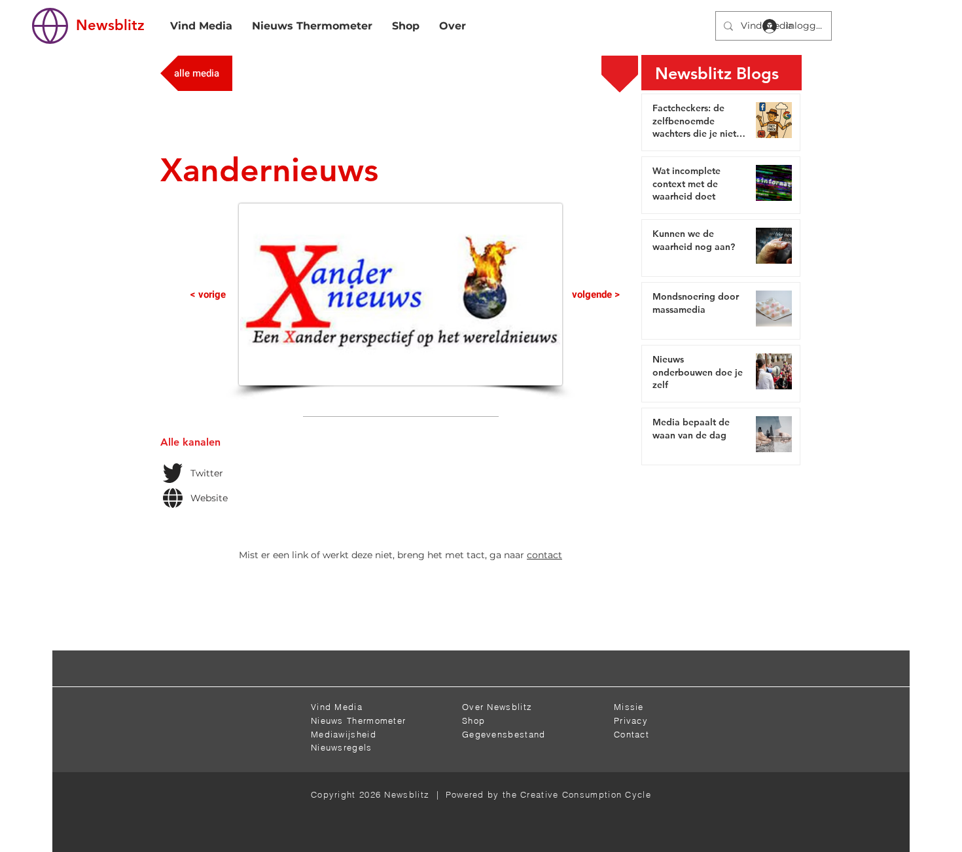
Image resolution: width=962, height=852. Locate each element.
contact (544, 555)
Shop (473, 720)
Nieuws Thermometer (358, 720)
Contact (631, 734)
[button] (421, 670)
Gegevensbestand (504, 734)
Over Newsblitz (497, 706)
